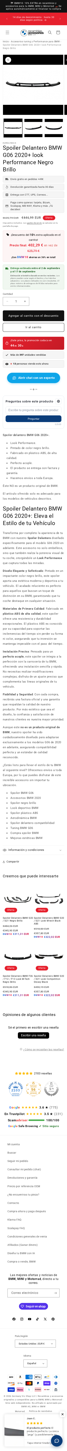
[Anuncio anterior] (7, 19)
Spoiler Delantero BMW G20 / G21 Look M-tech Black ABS (49, 921)
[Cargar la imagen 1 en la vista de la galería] (13, 128)
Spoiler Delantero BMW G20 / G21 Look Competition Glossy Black (49, 979)
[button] (7, 32)
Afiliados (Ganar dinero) (22, 1244)
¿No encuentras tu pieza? (23, 1194)
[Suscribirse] (55, 1293)
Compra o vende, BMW (21, 1261)
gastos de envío (34, 223)
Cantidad (8, 294)
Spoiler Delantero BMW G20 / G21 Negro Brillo (18, 919)
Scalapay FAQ (16, 1228)
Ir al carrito (33, 327)
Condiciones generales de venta (27, 1236)
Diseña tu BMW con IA (21, 1253)
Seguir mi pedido (17, 1161)
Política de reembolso (40, 1411)
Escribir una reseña (33, 1035)
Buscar (11, 1152)
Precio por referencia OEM (23, 1186)
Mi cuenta (13, 1144)
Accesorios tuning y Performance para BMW (35, 41)
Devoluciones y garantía (22, 1177)
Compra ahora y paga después (26, 1211)
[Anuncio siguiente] (60, 19)
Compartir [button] (13, 861)
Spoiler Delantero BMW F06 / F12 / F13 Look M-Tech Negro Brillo (18, 979)
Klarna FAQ (14, 1219)
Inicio (6, 41)
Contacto (13, 1202)
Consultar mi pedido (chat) (24, 1169)
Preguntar (33, 418)
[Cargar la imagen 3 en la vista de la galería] (53, 128)
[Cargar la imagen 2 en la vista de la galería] (33, 128)
